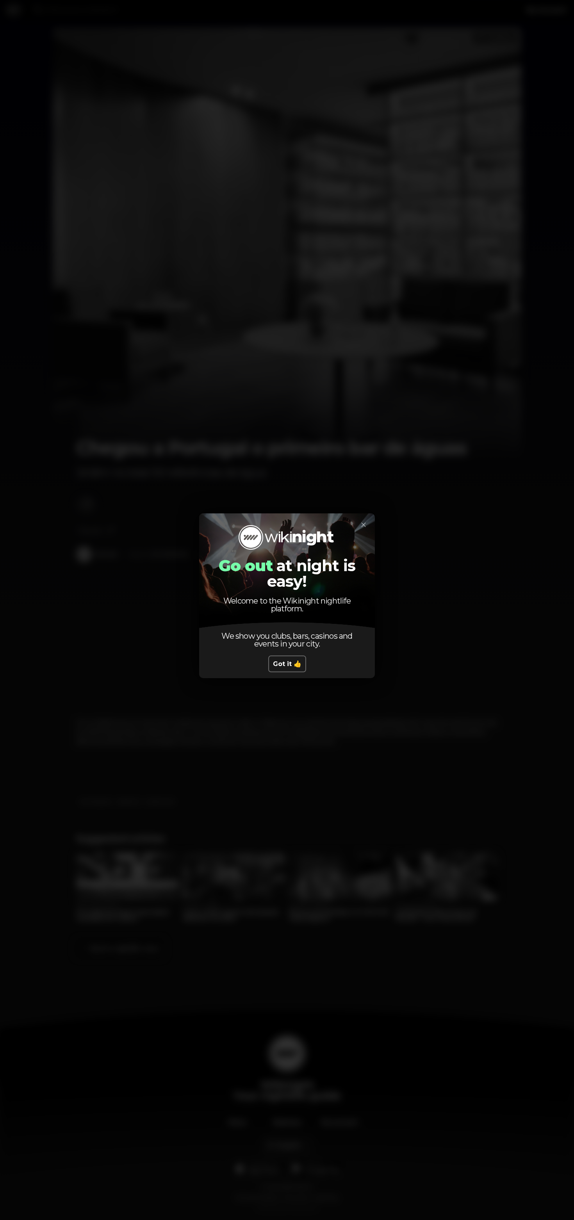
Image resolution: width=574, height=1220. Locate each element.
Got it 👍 (287, 664)
